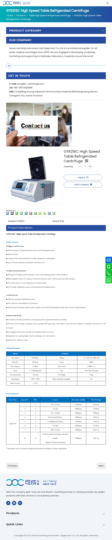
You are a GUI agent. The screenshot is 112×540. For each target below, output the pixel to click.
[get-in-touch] (39, 124)
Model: (11, 221)
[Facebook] (8, 503)
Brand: (56, 221)
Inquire (81, 177)
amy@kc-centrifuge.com (30, 83)
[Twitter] (20, 503)
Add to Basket (81, 184)
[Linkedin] (14, 503)
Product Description (20, 227)
